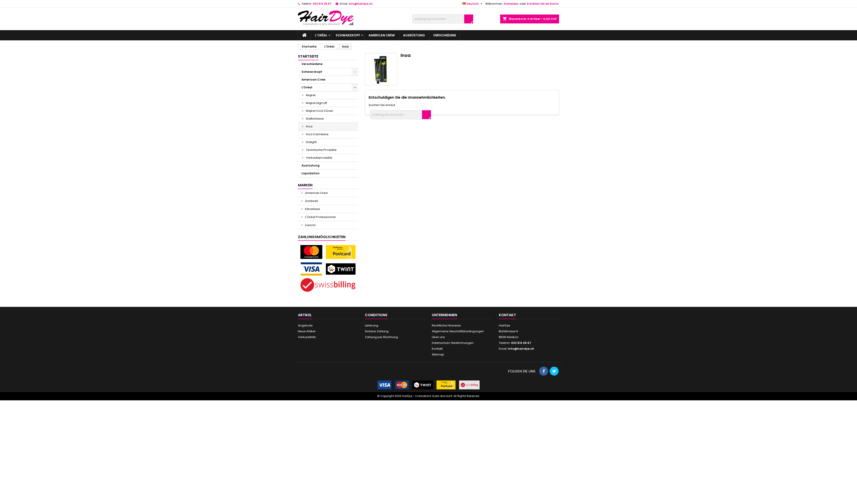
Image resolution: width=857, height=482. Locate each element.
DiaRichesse (315, 118)
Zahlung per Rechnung (381, 337)
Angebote (305, 325)
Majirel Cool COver (319, 111)
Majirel (311, 95)
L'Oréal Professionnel (320, 217)
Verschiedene (444, 35)
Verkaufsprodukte (319, 158)
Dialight (311, 142)
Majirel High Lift (316, 103)
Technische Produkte (321, 150)
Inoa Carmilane (317, 134)
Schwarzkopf (348, 35)
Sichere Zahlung (377, 331)
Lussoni (310, 225)
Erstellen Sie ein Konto (543, 4)
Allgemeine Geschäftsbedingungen (458, 331)
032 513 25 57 (322, 4)
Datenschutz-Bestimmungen (453, 343)
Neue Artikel (306, 331)
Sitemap (438, 354)
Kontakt (437, 349)
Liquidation (311, 173)
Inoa (309, 126)
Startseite (308, 56)
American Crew (381, 35)
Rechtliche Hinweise (446, 325)
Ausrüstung (414, 35)
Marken (305, 185)
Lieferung (371, 325)
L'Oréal (321, 35)
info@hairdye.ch (360, 4)
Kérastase (312, 209)
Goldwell (311, 201)
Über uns (438, 337)
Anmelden (511, 4)
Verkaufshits (307, 337)
